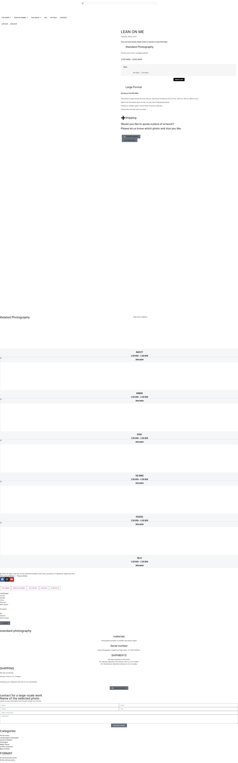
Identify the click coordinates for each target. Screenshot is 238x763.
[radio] (136, 72)
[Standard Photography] (123, 47)
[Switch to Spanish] (13, 23)
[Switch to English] (5, 23)
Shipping (131, 117)
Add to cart (179, 79)
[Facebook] (2, 579)
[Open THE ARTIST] (40, 17)
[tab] (5, 588)
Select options (139, 565)
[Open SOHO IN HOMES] (27, 17)
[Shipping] (123, 118)
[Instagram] (7, 579)
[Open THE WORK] (10, 17)
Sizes (125, 67)
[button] (2, 444)
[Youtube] (11, 579)
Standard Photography (140, 46)
